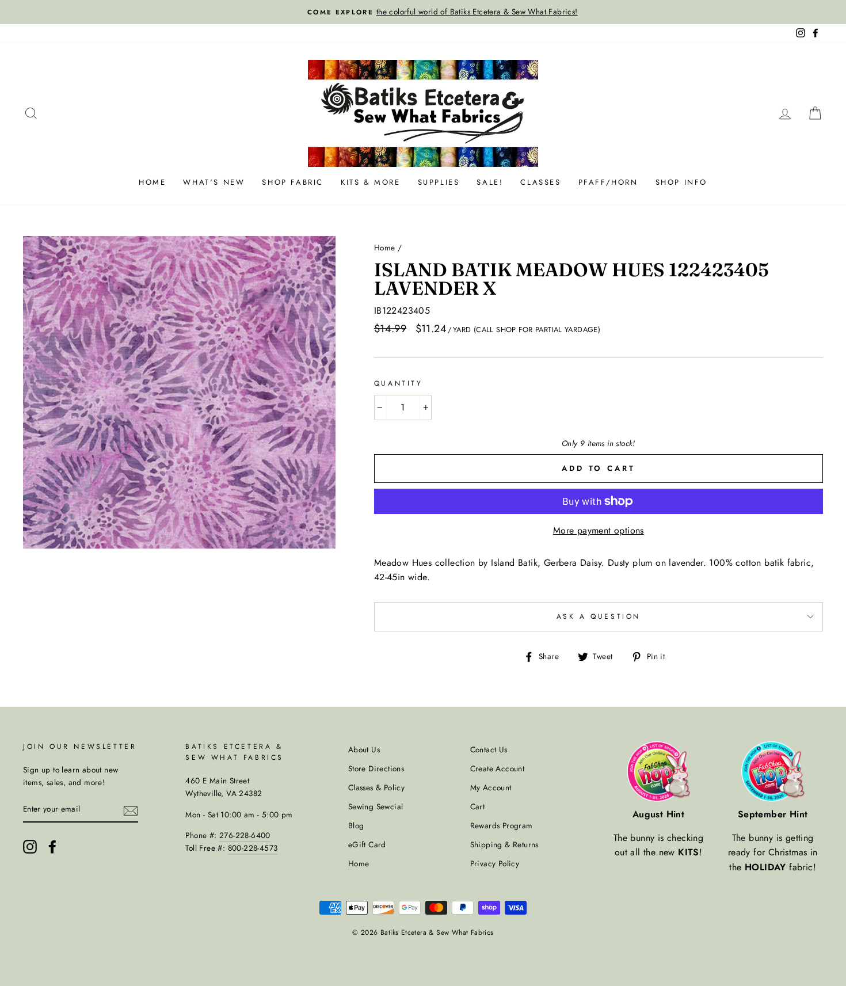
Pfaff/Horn (608, 182)
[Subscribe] (130, 809)
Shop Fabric (292, 182)
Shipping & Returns (504, 844)
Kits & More (371, 182)
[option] (423, 12)
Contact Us (489, 749)
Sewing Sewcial (375, 806)
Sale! (490, 182)
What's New (214, 182)
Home (152, 182)
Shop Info (681, 182)
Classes (540, 182)
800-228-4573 (253, 848)
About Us (364, 749)
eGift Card (367, 844)
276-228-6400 (244, 835)
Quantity (398, 383)
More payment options (598, 530)
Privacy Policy (495, 863)
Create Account (497, 768)
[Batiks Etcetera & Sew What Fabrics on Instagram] (30, 847)
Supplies (439, 182)
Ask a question (599, 616)
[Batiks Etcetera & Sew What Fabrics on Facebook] (52, 847)
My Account (491, 787)
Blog (356, 825)
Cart (477, 806)
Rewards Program (501, 825)
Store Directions (376, 768)
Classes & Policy (376, 787)
